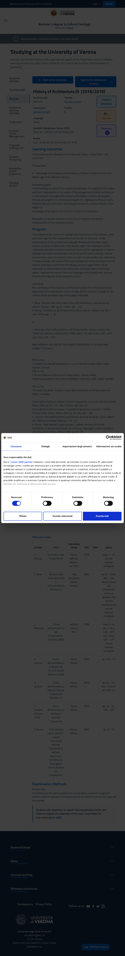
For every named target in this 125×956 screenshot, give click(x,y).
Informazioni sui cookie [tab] (108, 446)
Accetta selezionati (62, 516)
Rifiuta (22, 516)
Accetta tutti (102, 516)
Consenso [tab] (16, 446)
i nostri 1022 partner (21, 462)
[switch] (47, 503)
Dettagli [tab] (45, 446)
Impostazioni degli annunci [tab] (77, 446)
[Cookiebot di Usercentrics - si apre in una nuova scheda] (108, 437)
